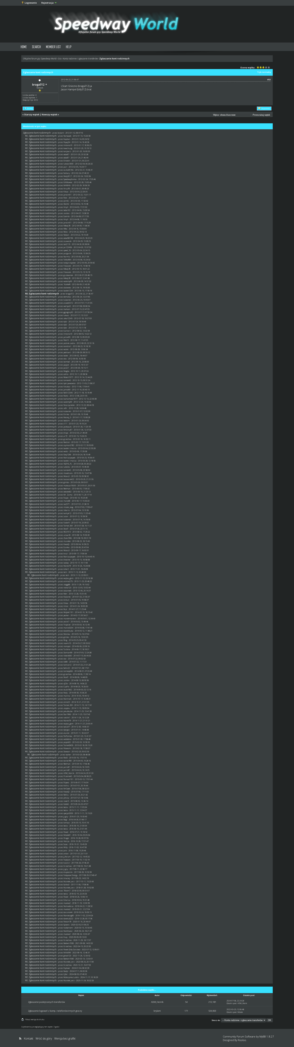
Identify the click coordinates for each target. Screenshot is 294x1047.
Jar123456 (67, 247)
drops (65, 432)
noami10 (67, 643)
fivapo (65, 497)
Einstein (66, 160)
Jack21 (66, 368)
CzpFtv (66, 686)
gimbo (66, 482)
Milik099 (67, 952)
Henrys (66, 841)
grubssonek (68, 275)
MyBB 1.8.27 (266, 1036)
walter (68, 754)
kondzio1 (67, 346)
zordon (66, 213)
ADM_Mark (242, 1003)
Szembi (66, 216)
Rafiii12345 (68, 392)
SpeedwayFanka (70, 179)
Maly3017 (67, 176)
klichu (66, 785)
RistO (65, 757)
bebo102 (66, 210)
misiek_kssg (68, 507)
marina (66, 695)
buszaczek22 (68, 479)
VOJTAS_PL (67, 463)
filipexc (66, 782)
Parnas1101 (68, 779)
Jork (65, 850)
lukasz (66, 315)
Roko (65, 231)
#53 (269, 79)
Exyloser (66, 968)
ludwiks (66, 467)
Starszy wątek (31, 114)
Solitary (66, 173)
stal (64, 658)
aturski (66, 733)
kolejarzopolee (69, 262)
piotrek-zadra (69, 343)
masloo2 (67, 903)
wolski (66, 349)
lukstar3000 (68, 163)
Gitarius (66, 900)
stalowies (67, 287)
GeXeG (66, 804)
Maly (65, 692)
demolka (67, 296)
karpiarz (67, 151)
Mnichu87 (67, 429)
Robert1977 (68, 377)
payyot (66, 364)
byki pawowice (69, 383)
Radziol (66, 442)
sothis (65, 374)
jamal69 (66, 337)
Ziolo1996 (67, 538)
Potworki (67, 748)
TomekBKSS (68, 745)
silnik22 (66, 702)
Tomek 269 (68, 525)
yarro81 (66, 767)
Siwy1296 (67, 454)
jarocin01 (67, 194)
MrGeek (66, 788)
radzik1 (66, 717)
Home (24, 47)
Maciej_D (67, 417)
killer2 (66, 569)
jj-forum (67, 856)
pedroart (67, 352)
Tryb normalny (264, 72)
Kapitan (66, 139)
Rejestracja (47, 2)
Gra (59, 58)
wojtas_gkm (68, 578)
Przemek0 (67, 776)
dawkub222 (68, 918)
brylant (61, 132)
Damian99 (67, 652)
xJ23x (65, 683)
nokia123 (67, 587)
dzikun (66, 600)
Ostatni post (231, 1003)
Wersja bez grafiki (64, 1038)
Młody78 (66, 225)
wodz (65, 451)
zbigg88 (66, 584)
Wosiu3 (66, 476)
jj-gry (65, 816)
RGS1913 (67, 531)
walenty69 (67, 281)
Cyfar (65, 974)
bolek (65, 355)
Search (36, 47)
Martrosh (67, 698)
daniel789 (67, 760)
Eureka (66, 547)
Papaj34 (66, 142)
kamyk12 (67, 513)
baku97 (66, 726)
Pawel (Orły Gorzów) (71, 949)
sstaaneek (67, 590)
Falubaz (66, 386)
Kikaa (65, 191)
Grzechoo (67, 866)
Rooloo (242, 1040)
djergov (66, 729)
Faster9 (66, 522)
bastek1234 (68, 290)
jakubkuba (67, 711)
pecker (66, 615)
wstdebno (67, 739)
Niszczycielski (69, 405)
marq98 (66, 501)
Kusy (65, 937)
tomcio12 (67, 664)
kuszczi (66, 862)
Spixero (66, 924)
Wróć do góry (44, 1038)
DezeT (65, 528)
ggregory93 (68, 312)
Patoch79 (67, 921)
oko (65, 358)
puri (65, 166)
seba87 (66, 154)
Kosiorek (67, 596)
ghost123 (67, 955)
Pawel (65, 832)
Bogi (65, 819)
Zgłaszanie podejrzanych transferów (46, 1001)
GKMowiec (67, 182)
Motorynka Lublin (71, 977)
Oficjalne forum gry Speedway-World (39, 58)
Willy (65, 847)
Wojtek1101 (68, 612)
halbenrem (68, 927)
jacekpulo (67, 426)
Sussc (65, 844)
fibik (65, 197)
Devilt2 (66, 204)
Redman (66, 488)
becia (65, 807)
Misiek (240, 1012)
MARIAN (66, 185)
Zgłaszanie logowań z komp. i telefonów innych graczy (55, 1010)
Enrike (66, 414)
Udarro (66, 510)
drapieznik (67, 872)
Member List (53, 47)
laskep (66, 562)
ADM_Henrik (68, 773)
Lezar (65, 516)
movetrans (67, 473)
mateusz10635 (69, 485)
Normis (66, 256)
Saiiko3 (66, 884)
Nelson (66, 235)
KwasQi (66, 544)
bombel (66, 361)
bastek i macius (69, 448)
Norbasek (67, 136)
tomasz (66, 822)
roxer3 (66, 801)
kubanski (67, 299)
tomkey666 (68, 671)
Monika (66, 634)
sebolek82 (67, 491)
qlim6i (66, 201)
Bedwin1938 (68, 943)
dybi (65, 321)
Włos (65, 228)
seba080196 (68, 238)
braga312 (38, 84)
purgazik (67, 253)
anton (66, 853)
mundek (67, 541)
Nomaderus (68, 906)
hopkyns (66, 859)
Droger (66, 838)
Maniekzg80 (68, 915)
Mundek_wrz (69, 881)
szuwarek (67, 241)
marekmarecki (69, 618)
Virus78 (66, 188)
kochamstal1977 (70, 398)
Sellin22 (66, 668)
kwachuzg (67, 148)
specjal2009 (68, 813)
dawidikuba (68, 630)
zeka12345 (67, 318)
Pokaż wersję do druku (34, 1019)
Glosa (65, 603)
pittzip (66, 797)
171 (186, 1010)
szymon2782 (68, 445)
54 (186, 1001)
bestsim (66, 420)
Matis (65, 395)
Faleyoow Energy (70, 875)
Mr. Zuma (67, 494)
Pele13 (66, 340)
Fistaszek (67, 265)
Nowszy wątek (49, 114)
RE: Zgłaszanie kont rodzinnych (40, 135)
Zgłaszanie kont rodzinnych (37, 132)
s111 (65, 423)
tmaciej (66, 878)
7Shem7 (66, 890)
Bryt (65, 609)
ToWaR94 (67, 259)
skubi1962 (67, 689)
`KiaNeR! (66, 284)
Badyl (65, 971)
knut (65, 553)
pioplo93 (67, 742)
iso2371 (66, 504)
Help (68, 47)
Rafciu (66, 794)
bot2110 (66, 244)
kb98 (65, 661)
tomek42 (67, 380)
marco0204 (68, 627)
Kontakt (28, 1038)
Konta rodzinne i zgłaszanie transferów (80, 58)
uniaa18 (66, 535)
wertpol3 (67, 306)
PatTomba (67, 736)
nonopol (66, 646)
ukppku (66, 708)
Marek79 (67, 565)
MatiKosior (68, 931)
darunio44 (67, 912)
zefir (65, 408)
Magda (66, 371)
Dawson (66, 751)
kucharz (67, 330)
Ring (65, 640)
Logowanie (31, 2)
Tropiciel (66, 624)
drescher (67, 559)
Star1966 (67, 714)
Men (65, 593)
